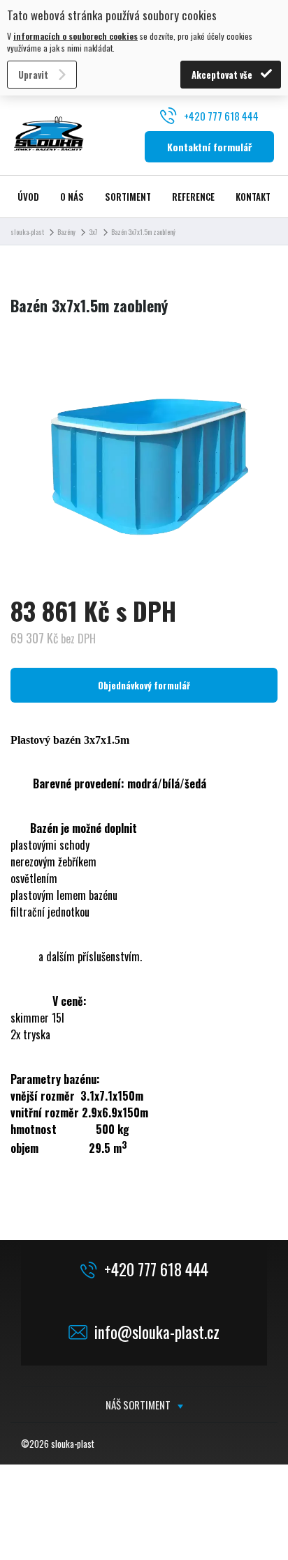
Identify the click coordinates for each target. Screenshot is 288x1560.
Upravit (33, 75)
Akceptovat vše (222, 75)
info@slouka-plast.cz (156, 1332)
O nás (72, 197)
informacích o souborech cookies (75, 36)
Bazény (66, 232)
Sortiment (128, 197)
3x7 (93, 232)
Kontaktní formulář (209, 146)
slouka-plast (27, 232)
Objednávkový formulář (144, 685)
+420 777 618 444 (221, 115)
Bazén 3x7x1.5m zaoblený (143, 232)
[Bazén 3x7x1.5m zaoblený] (144, 463)
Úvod (28, 197)
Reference (193, 197)
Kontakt (253, 197)
